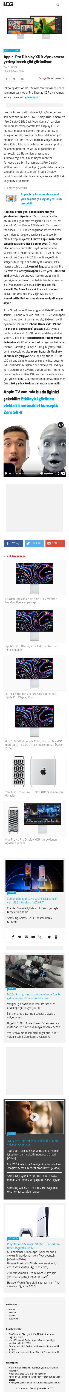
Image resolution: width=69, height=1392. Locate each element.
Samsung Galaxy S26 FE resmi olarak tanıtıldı (29, 920)
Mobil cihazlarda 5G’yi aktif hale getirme (27, 1329)
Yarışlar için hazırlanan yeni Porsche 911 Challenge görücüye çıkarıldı (31, 1006)
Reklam (12, 1268)
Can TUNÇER (10, 67)
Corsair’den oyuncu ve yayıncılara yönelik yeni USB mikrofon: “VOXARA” (32, 901)
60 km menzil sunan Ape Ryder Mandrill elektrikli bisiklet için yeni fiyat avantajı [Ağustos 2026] (31, 1211)
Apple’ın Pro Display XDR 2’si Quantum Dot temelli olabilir (31, 648)
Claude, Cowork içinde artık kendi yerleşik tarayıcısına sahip (32, 910)
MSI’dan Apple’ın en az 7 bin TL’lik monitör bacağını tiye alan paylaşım (31, 601)
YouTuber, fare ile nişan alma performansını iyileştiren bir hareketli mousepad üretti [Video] (33, 1110)
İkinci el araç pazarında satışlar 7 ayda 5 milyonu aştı (31, 1016)
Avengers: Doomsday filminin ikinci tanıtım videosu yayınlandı (33, 1098)
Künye (12, 1265)
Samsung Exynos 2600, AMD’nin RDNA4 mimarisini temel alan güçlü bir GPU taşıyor (33, 1133)
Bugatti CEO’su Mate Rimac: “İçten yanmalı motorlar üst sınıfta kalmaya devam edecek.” (34, 1025)
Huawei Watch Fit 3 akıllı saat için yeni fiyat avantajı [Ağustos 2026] (33, 1240)
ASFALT (11, 989)
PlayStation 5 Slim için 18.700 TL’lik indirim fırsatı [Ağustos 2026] (33, 1201)
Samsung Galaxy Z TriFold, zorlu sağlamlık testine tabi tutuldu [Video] (32, 1145)
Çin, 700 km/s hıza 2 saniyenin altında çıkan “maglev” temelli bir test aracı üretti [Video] (34, 1122)
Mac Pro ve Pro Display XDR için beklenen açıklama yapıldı (31, 841)
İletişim (12, 1271)
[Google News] (51, 78)
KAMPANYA (13, 1194)
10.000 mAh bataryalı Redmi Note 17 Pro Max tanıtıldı (34, 1308)
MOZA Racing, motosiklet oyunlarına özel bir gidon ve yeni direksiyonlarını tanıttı (34, 996)
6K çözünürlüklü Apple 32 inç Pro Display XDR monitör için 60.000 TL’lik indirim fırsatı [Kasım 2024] (34, 745)
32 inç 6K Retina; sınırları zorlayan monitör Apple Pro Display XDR (31, 696)
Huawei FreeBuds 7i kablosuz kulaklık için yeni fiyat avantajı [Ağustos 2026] (32, 1221)
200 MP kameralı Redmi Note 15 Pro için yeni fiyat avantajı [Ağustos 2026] (31, 1230)
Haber (11, 893)
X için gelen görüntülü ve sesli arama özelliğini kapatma (35, 1338)
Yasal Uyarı (14, 1274)
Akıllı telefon (11, 50)
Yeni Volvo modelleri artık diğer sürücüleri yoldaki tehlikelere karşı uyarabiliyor (32, 1035)
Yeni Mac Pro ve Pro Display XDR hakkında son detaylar (34, 794)
